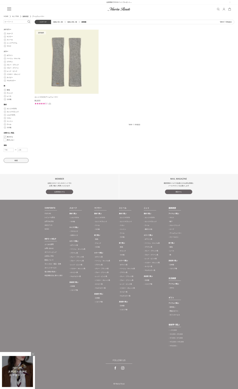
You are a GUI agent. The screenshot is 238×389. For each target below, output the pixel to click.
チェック (10, 93)
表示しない (10, 140)
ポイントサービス (51, 268)
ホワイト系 (74, 245)
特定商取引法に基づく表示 (53, 275)
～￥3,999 (173, 330)
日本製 (72, 286)
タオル (172, 288)
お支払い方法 (49, 256)
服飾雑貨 (26, 16)
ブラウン (10, 62)
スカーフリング (175, 225)
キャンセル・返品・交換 (53, 264)
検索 (16, 160)
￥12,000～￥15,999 (177, 342)
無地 (8, 90)
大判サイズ (74, 235)
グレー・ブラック (13, 65)
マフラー (10, 36)
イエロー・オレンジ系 (77, 268)
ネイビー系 (74, 272)
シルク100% (11, 115)
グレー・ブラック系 (77, 257)
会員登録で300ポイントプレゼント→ (119, 2)
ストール (10, 40)
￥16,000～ (174, 346)
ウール (9, 124)
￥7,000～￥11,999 (176, 338)
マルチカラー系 (75, 276)
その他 (9, 99)
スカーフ (10, 33)
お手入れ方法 (49, 221)
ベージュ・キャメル (13, 58)
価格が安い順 (58, 22)
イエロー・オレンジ (13, 74)
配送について (49, 260)
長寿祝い (173, 307)
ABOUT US (48, 225)
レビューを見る (50, 217)
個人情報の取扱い (51, 272)
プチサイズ (74, 231)
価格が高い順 (72, 22)
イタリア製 (74, 290)
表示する (10, 137)
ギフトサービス (175, 315)
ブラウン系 (74, 253)
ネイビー (10, 77)
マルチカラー (11, 80)
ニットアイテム (12, 43)
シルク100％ (74, 217)
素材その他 (148, 229)
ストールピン (174, 237)
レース (9, 96)
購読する (179, 192)
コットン (10, 121)
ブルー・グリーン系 (77, 261)
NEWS (47, 229)
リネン (9, 118)
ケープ (172, 229)
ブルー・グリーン (13, 68)
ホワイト (10, 55)
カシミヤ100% (12, 109)
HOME (6, 16)
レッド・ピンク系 (76, 265)
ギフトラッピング (51, 252)
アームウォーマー (175, 233)
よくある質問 (49, 244)
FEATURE (48, 213)
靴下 (171, 221)
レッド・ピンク (12, 71)
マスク (9, 46)
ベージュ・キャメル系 (77, 249)
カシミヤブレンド (13, 112)
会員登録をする (59, 192)
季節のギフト (174, 311)
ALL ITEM (15, 16)
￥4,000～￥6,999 (176, 334)
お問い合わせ (49, 248)
